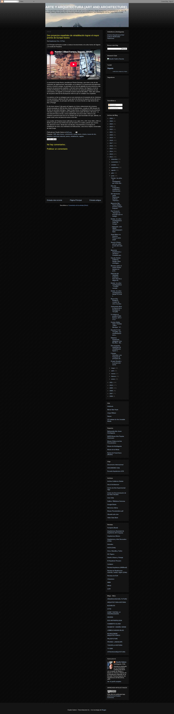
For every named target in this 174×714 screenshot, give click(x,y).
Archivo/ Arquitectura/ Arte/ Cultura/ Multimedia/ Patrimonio (115, 36)
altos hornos (60, 134)
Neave (109, 416)
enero (113, 379)
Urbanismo (110, 579)
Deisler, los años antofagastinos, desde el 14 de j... (116, 293)
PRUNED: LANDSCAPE (114, 642)
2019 (111, 137)
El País (63, 41)
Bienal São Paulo (112, 409)
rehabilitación (74, 136)
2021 (111, 132)
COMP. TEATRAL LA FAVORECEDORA (113, 613)
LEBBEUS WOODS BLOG (115, 630)
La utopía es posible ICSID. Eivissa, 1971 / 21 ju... (116, 317)
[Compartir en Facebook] (54, 139)
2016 (111, 146)
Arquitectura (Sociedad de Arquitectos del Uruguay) (115, 532)
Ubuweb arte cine (113, 514)
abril (112, 371)
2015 (111, 148)
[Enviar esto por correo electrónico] (48, 139)
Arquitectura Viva (54, 41)
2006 (111, 396)
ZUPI (109, 589)
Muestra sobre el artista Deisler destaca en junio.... (116, 268)
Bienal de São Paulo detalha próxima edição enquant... (116, 205)
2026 (111, 118)
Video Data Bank (112, 517)
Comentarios (114, 108)
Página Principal (76, 200)
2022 (111, 129)
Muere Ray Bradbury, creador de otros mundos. (116, 301)
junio (113, 176)
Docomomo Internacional (115, 464)
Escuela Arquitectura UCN (115, 471)
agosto (113, 170)
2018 (111, 140)
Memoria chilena (112, 508)
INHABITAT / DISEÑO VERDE (116, 627)
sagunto (81, 136)
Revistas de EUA (112, 575)
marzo (113, 373)
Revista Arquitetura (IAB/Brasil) (117, 567)
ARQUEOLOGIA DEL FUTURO (117, 599)
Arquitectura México (113, 536)
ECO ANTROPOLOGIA (114, 620)
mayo (113, 368)
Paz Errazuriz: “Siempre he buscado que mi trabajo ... (117, 213)
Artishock (110, 406)
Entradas (113, 105)
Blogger (104, 710)
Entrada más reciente (54, 200)
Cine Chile (110, 498)
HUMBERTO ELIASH (114, 624)
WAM (109, 582)
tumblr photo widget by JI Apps (120, 71)
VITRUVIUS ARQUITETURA (116, 652)
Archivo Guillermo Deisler (115, 481)
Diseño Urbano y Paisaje (115, 557)
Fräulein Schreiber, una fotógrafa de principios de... (116, 356)
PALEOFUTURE (112, 638)
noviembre (114, 162)
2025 (111, 121)
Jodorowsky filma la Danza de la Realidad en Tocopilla (116, 309)
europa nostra (77, 134)
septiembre (115, 167)
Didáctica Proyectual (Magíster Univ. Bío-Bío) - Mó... (116, 340)
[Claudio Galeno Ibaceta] (115, 59)
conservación (69, 134)
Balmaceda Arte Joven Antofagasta (114, 432)
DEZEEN (110, 617)
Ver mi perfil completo (114, 681)
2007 (111, 393)
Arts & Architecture (113, 484)
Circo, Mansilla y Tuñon (114, 551)
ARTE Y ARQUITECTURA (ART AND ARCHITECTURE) (86, 7)
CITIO (109, 609)
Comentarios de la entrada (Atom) (78, 205)
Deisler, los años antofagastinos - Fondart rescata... (116, 285)
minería (84, 134)
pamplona (50, 136)
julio (112, 173)
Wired (109, 585)
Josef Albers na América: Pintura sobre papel (116, 237)
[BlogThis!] (50, 139)
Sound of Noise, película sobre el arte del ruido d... (116, 245)
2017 (111, 143)
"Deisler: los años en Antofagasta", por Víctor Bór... (116, 180)
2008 (111, 391)
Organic (110, 68)
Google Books (111, 504)
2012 (111, 157)
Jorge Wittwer (111, 413)
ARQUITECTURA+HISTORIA (116, 602)
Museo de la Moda (113, 449)
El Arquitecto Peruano (114, 561)
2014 (111, 151)
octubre (114, 165)
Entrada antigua (95, 200)
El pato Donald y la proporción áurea (116, 362)
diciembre (114, 159)
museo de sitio (91, 134)
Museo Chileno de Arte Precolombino (114, 442)
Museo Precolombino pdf (115, 511)
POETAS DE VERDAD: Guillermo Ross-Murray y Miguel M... (116, 277)
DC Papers (110, 554)
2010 (111, 385)
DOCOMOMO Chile (113, 468)
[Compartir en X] (52, 139)
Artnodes (110, 544)
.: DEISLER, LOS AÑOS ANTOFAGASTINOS (116, 229)
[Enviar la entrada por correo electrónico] (76, 132)
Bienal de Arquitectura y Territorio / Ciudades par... (116, 252)
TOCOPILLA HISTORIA (114, 645)
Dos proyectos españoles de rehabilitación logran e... (116, 348)
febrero (113, 376)
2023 (111, 126)
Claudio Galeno (121, 662)
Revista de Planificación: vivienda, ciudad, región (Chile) (117, 571)
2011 (111, 382)
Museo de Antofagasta (114, 446)
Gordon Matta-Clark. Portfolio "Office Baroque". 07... (116, 324)
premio (68, 136)
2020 (111, 135)
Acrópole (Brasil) (112, 528)
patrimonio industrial (59, 136)
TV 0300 (110, 648)
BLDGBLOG (111, 605)
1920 (54, 134)
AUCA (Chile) (111, 547)
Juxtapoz (110, 564)
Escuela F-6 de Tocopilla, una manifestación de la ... (116, 332)
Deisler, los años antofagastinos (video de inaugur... (116, 221)
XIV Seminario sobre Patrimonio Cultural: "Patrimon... (115, 197)
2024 (111, 124)
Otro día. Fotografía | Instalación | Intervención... (116, 188)
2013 (111, 154)
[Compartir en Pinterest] (55, 139)
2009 (111, 388)
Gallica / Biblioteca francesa (116, 501)
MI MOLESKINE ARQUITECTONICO (113, 634)
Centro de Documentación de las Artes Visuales (116, 493)
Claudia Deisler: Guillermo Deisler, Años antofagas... (116, 260)
